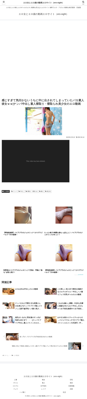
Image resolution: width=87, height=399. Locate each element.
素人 (42, 191)
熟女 (43, 380)
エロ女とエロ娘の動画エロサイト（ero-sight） (43, 3)
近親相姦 (71, 386)
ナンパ (15, 191)
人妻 (15, 380)
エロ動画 (6, 191)
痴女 (71, 383)
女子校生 (43, 386)
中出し (22, 191)
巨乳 (71, 380)
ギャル (15, 383)
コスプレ (16, 386)
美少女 (49, 191)
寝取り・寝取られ (32, 191)
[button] (80, 317)
